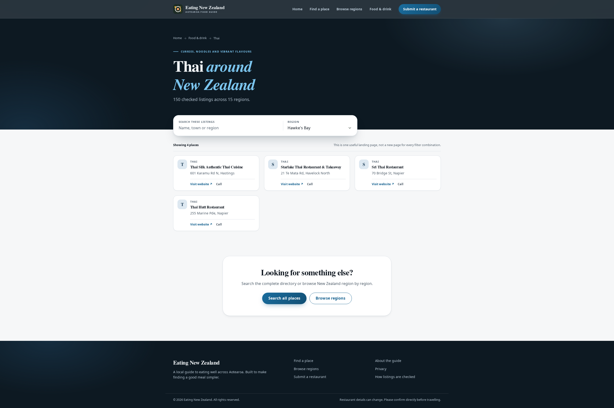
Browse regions (349, 9)
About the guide (388, 360)
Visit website (201, 184)
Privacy (380, 369)
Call (219, 184)
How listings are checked (395, 376)
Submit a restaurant (420, 9)
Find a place (319, 9)
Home (297, 9)
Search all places (284, 298)
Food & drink (380, 9)
